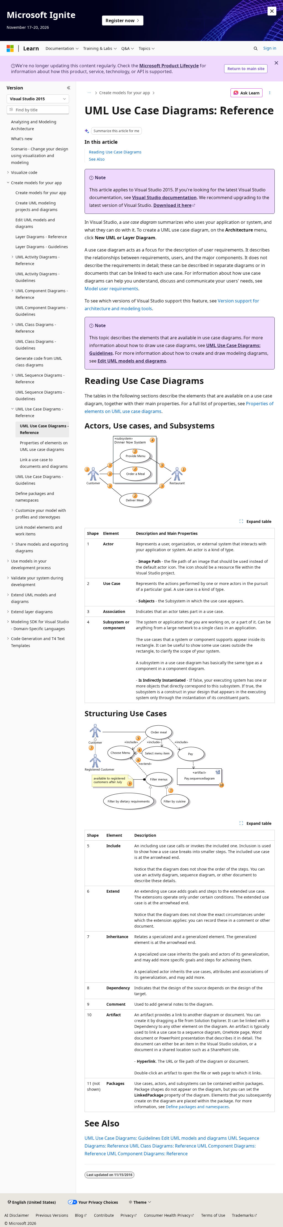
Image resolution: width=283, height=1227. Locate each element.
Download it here (172, 205)
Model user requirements (111, 289)
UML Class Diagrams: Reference (163, 1146)
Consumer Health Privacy (167, 1215)
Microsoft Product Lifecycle (169, 66)
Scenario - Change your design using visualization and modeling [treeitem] (39, 155)
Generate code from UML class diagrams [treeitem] (38, 362)
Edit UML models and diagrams (132, 361)
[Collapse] (69, 88)
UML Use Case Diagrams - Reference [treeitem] (44, 429)
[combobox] (38, 98)
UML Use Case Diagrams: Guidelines (122, 1138)
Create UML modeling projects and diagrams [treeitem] (36, 206)
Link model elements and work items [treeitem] (38, 531)
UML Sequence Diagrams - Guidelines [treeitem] (40, 395)
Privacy (126, 1215)
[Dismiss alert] (272, 11)
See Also (96, 159)
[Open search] (255, 48)
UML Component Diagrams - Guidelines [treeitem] (41, 311)
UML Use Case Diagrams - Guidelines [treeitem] (39, 480)
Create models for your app (124, 92)
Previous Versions (52, 1215)
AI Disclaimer (16, 1215)
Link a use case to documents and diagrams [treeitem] (44, 463)
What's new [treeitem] (21, 138)
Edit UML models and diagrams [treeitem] (35, 223)
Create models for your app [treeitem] (40, 192)
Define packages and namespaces (197, 1106)
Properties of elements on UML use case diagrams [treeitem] (44, 446)
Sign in (269, 48)
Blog (79, 1215)
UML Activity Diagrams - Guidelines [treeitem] (37, 277)
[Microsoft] (10, 48)
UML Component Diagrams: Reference (147, 1154)
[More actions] (269, 92)
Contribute (104, 1215)
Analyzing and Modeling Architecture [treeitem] (33, 125)
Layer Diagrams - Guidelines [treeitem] (41, 246)
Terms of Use (213, 1215)
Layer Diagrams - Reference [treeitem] (41, 236)
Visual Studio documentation (164, 197)
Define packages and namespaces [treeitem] (34, 497)
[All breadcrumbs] (89, 92)
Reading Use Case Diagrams (115, 152)
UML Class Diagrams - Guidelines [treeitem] (35, 345)
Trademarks (243, 1215)
